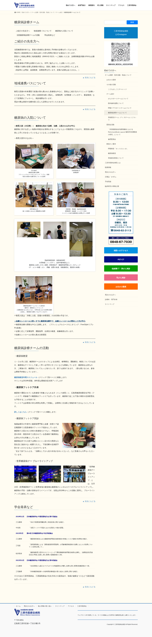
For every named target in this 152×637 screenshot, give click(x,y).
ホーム (18, 606)
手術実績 (108, 181)
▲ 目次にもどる (89, 77)
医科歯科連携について (116, 103)
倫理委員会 (112, 139)
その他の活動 (111, 84)
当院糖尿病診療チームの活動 (29, 35)
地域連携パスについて (43, 31)
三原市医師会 (82, 606)
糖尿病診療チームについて (117, 113)
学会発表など (49, 35)
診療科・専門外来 (111, 299)
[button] (121, 250)
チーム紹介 (110, 94)
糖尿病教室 (112, 153)
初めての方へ (110, 70)
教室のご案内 (111, 144)
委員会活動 (110, 125)
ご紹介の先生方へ (23, 31)
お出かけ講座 (111, 80)
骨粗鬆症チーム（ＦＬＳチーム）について (122, 118)
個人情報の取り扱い (45, 606)
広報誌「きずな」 (111, 177)
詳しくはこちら (20, 412)
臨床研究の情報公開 (112, 186)
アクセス (71, 606)
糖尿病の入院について (64, 31)
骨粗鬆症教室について (116, 158)
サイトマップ (109, 304)
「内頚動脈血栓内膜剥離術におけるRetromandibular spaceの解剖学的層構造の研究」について (122, 131)
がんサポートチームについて (118, 98)
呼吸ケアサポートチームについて (119, 108)
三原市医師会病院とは (113, 163)
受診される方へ (110, 172)
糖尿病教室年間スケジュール (25, 377)
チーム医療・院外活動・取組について (118, 75)
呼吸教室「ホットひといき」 (118, 149)
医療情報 (108, 167)
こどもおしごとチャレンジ (117, 89)
